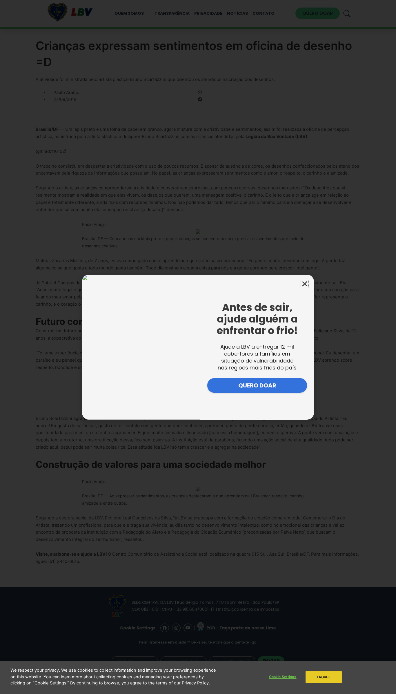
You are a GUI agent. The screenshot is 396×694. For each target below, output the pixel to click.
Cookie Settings (283, 677)
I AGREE (323, 677)
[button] (304, 283)
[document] (198, 347)
